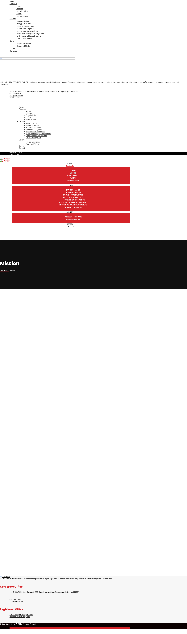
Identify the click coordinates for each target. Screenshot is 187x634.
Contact (13, 51)
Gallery (13, 41)
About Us (13, 4)
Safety (19, 14)
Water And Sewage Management (30, 33)
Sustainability (22, 11)
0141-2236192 (15, 94)
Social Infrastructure (25, 26)
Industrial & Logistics (25, 28)
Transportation (22, 21)
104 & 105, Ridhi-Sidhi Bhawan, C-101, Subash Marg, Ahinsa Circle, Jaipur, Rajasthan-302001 (44, 592)
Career (12, 48)
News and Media (23, 46)
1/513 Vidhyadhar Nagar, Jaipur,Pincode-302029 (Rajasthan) (21, 616)
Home (12, 1)
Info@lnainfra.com (16, 96)
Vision (19, 6)
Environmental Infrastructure (28, 36)
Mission (19, 9)
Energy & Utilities (23, 23)
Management (22, 16)
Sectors (13, 19)
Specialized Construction (27, 31)
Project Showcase (23, 43)
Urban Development (24, 38)
